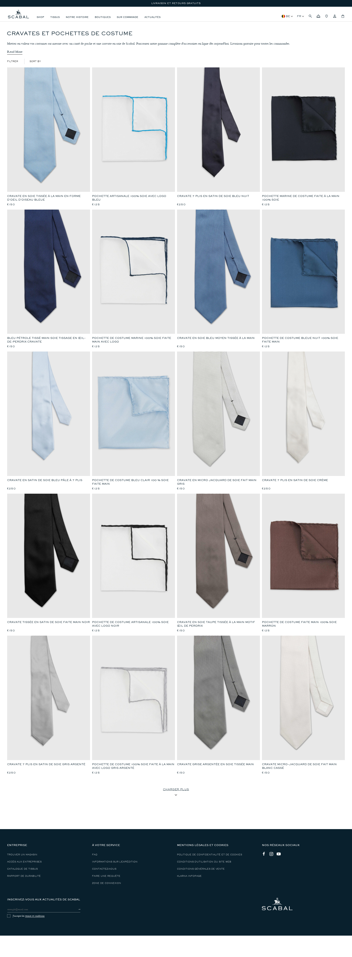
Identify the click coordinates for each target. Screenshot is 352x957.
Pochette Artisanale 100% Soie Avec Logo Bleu (129, 197)
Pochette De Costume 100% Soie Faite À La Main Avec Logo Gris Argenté (133, 766)
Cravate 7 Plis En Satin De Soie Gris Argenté (46, 764)
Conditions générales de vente (201, 869)
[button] (310, 16)
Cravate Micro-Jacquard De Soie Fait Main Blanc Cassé (299, 766)
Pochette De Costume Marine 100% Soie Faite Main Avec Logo (131, 339)
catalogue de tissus (22, 869)
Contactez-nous (104, 869)
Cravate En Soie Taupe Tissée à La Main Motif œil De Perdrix (216, 624)
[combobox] (35, 61)
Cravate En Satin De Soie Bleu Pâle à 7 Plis (44, 480)
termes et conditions (35, 915)
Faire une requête (106, 876)
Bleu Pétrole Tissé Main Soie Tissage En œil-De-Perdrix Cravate (46, 339)
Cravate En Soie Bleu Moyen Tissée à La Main (216, 338)
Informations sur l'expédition (115, 862)
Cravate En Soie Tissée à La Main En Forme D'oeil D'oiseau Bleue (44, 197)
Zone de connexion (106, 883)
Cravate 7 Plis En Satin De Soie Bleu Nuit (213, 196)
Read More (14, 52)
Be (288, 16)
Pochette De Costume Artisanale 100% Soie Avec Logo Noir (130, 624)
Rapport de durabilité (24, 876)
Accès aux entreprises (24, 862)
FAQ (94, 855)
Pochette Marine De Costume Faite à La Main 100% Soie (300, 197)
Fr (299, 16)
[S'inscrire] (75, 909)
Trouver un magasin (22, 855)
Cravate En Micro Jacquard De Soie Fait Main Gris (216, 482)
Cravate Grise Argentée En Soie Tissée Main (215, 764)
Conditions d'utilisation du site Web (204, 862)
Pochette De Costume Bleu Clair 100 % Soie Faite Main (130, 482)
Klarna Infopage (189, 876)
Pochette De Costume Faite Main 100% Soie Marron (299, 624)
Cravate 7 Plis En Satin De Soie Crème (295, 480)
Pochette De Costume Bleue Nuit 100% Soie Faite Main (300, 339)
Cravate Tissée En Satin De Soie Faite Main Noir (48, 622)
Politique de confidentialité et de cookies (209, 855)
